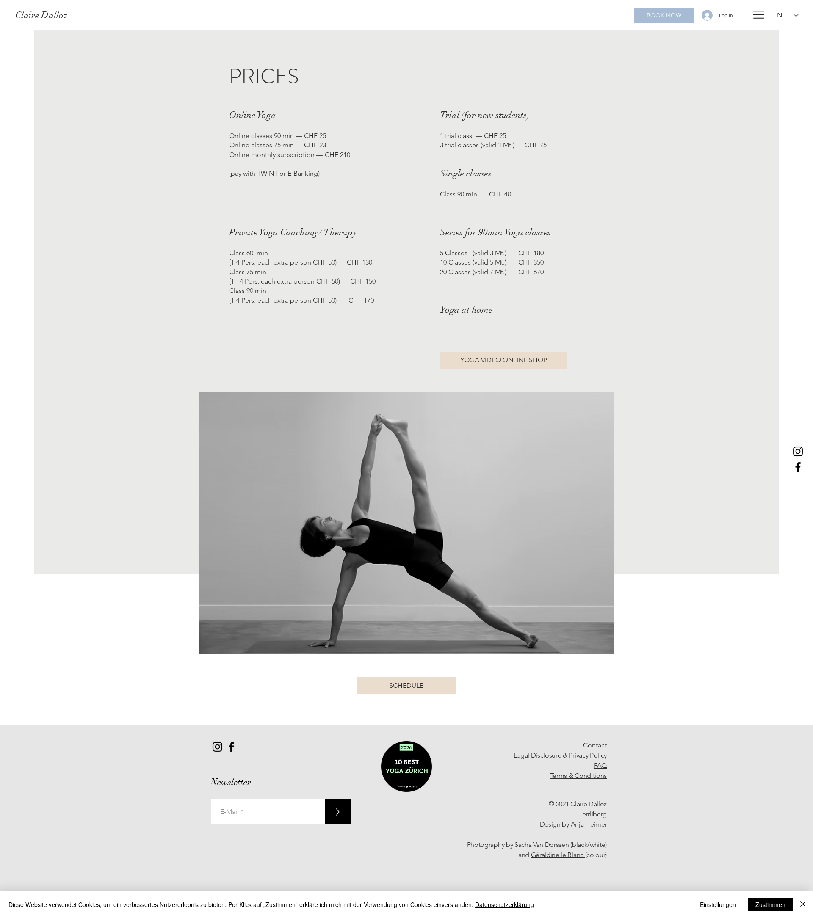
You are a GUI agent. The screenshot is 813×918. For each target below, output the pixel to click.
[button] (758, 15)
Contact (595, 745)
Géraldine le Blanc (558, 855)
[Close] (803, 904)
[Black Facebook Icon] (798, 467)
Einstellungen (718, 904)
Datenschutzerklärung (504, 904)
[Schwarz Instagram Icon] (798, 451)
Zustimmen (770, 904)
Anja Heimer (589, 824)
